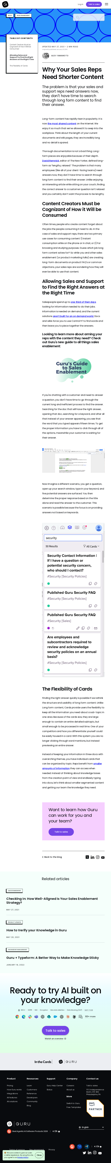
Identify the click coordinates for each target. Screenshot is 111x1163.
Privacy (52, 1149)
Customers (32, 1089)
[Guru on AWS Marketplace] (95, 1108)
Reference (31, 1093)
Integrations (12, 1093)
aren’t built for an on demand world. (73, 316)
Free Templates (73, 1107)
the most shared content (62, 123)
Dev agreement (36, 1149)
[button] (106, 4)
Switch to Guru (73, 1103)
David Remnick (50, 160)
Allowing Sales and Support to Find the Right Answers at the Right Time (22, 57)
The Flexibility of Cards (19, 66)
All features (12, 1097)
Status (49, 1089)
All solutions (12, 1101)
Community (32, 1101)
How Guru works (14, 1089)
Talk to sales (94, 4)
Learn (29, 1085)
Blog (29, 1105)
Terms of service (17, 1149)
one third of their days (83, 302)
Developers (32, 1097)
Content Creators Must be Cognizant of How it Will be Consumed (20, 47)
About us (70, 1089)
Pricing (10, 1085)
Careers (70, 1085)
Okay (39, 1155)
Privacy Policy (22, 1157)
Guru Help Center (55, 1085)
